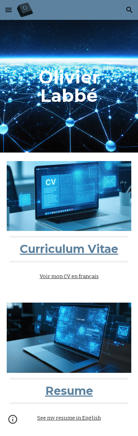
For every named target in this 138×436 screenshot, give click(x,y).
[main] (69, 86)
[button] (8, 10)
